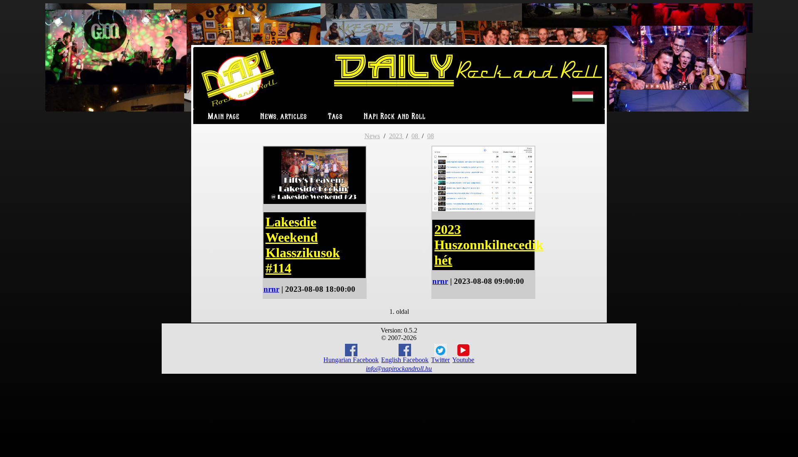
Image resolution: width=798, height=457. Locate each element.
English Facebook (405, 359)
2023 (396, 135)
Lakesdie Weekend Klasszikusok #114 (303, 245)
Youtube (463, 359)
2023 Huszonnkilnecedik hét (488, 245)
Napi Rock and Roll (395, 116)
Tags (335, 116)
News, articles (283, 116)
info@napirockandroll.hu (399, 368)
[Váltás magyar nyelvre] (582, 99)
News (372, 135)
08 (415, 135)
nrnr (271, 289)
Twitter (440, 359)
